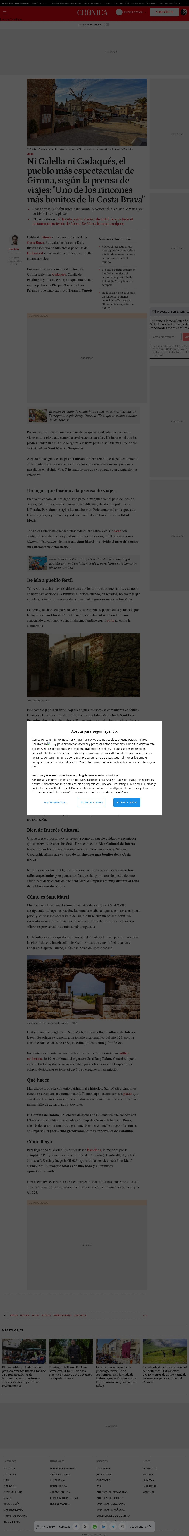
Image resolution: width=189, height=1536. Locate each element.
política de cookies (124, 762)
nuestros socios (86, 739)
